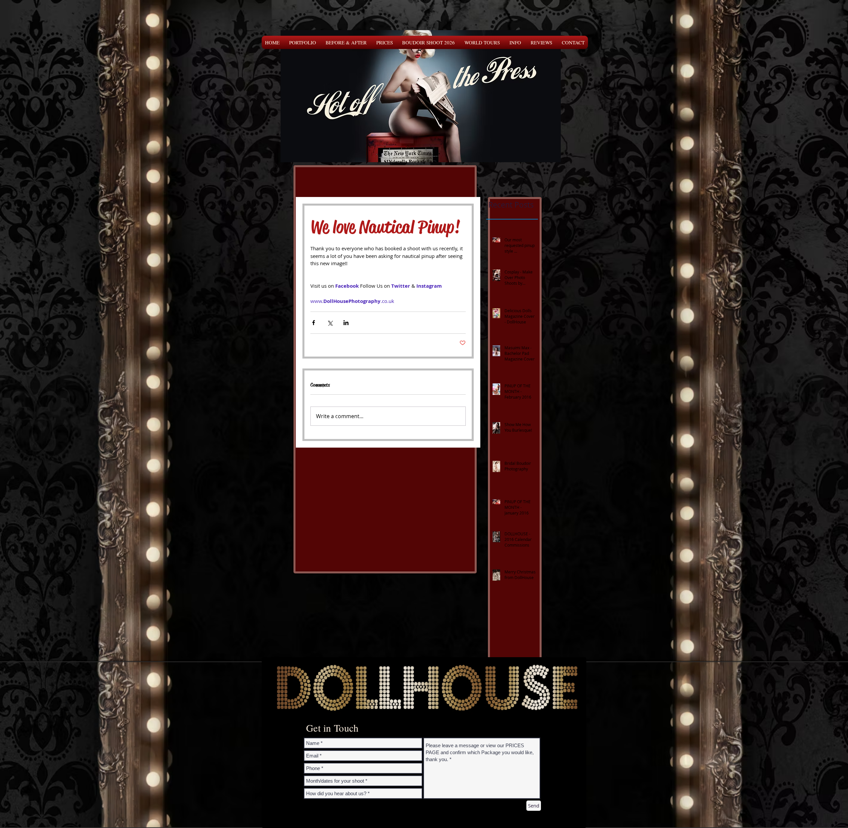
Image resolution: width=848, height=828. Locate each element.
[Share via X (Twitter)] (330, 322)
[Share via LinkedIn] (346, 322)
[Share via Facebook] (313, 322)
